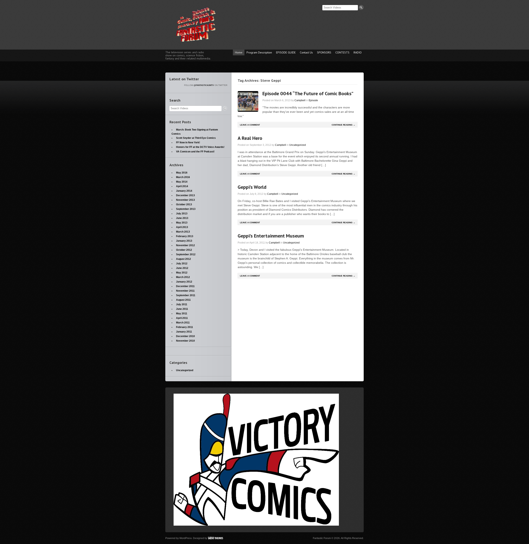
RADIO (358, 52)
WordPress (185, 538)
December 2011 (185, 286)
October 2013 (184, 204)
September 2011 (185, 295)
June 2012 (182, 268)
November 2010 (185, 340)
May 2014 (181, 181)
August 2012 (183, 259)
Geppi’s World (252, 187)
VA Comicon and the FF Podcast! (195, 151)
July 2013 (181, 213)
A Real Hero (250, 138)
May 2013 (181, 222)
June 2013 (182, 218)
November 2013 (185, 199)
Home (238, 52)
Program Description (259, 52)
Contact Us (306, 52)
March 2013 (183, 231)
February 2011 (184, 327)
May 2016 (181, 172)
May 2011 (181, 313)
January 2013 (184, 240)
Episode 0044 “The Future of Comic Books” (307, 93)
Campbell (299, 100)
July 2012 (181, 263)
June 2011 (182, 309)
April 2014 (182, 186)
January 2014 (184, 190)
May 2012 (181, 272)
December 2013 (185, 195)
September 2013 (185, 209)
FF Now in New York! (188, 142)
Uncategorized (297, 145)
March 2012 (183, 277)
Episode (313, 100)
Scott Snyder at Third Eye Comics (196, 138)
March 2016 (183, 177)
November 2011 (185, 290)
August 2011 (183, 299)
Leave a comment (250, 125)
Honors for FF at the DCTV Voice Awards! (200, 147)
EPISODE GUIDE (286, 52)
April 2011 (182, 318)
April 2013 (182, 227)
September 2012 (185, 254)
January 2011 (184, 331)
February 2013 (184, 236)
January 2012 (184, 281)
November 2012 (185, 245)
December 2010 (185, 336)
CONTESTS (342, 52)
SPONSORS (324, 52)
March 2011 (183, 322)
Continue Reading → (343, 125)
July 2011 (181, 304)
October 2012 (184, 249)
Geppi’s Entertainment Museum (271, 236)
